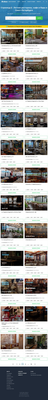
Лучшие (8, 385)
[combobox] (24, 18)
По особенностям (10, 383)
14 (31, 364)
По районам (9, 381)
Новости (39, 1)
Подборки (9, 375)
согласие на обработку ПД (25, 396)
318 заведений (18, 13)
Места (19, 1)
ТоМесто (4, 1)
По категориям (10, 380)
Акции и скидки (31, 1)
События (24, 1)
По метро (9, 387)
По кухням (9, 378)
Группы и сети (10, 376)
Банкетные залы (10, 388)
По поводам (9, 373)
